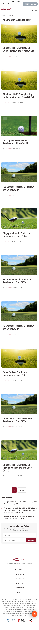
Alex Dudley (8, 56)
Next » (22, 490)
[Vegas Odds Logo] (6, 9)
